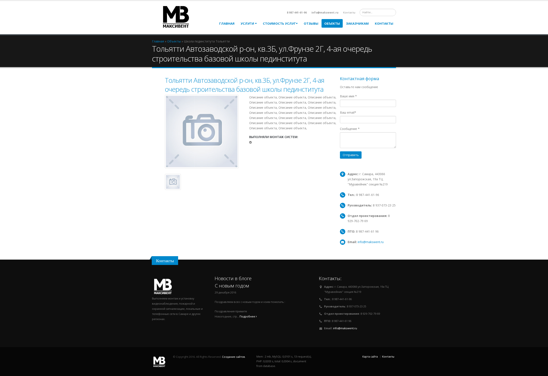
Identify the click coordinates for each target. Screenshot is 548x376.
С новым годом (232, 285)
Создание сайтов (233, 357)
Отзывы (311, 23)
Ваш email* (348, 112)
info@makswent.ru (371, 242)
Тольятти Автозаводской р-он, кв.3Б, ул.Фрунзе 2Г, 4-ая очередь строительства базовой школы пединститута (244, 85)
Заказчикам (357, 23)
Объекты (332, 23)
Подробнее (248, 316)
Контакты (349, 12)
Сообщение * (350, 129)
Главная (227, 23)
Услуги (248, 23)
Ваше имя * (348, 96)
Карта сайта (370, 356)
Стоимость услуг (279, 23)
